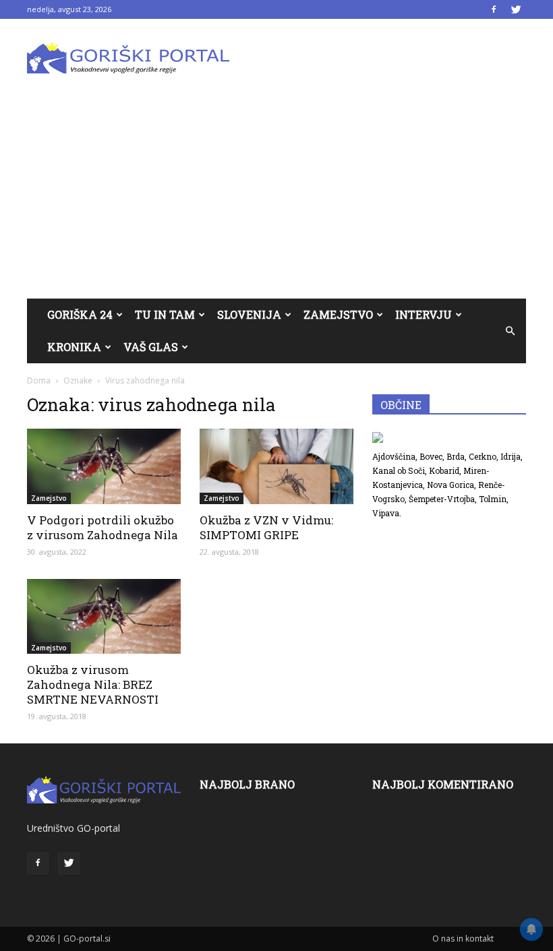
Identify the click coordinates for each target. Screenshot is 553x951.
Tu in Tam (165, 314)
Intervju (423, 314)
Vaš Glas (150, 347)
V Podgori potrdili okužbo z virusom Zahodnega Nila (102, 527)
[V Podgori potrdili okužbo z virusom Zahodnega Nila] (104, 466)
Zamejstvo (338, 314)
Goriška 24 (80, 314)
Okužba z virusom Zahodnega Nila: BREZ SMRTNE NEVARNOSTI (92, 684)
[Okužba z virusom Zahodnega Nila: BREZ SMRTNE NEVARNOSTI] (104, 616)
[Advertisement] (276, 197)
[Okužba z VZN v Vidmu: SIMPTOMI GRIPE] (276, 466)
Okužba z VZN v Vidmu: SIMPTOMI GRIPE (266, 527)
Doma (39, 380)
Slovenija (249, 314)
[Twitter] (516, 9)
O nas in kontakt (463, 938)
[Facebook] (494, 9)
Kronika (74, 347)
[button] (510, 331)
